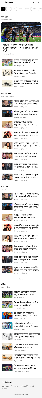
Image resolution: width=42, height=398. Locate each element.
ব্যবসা (20, 9)
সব (3, 9)
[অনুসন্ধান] (34, 2)
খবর (7, 386)
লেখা (3, 386)
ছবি (11, 386)
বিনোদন (27, 9)
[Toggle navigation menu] (38, 2)
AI (8, 9)
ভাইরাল (16, 386)
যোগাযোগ (4, 389)
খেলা (14, 9)
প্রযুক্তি (34, 9)
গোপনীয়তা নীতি (24, 386)
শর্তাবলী (32, 386)
